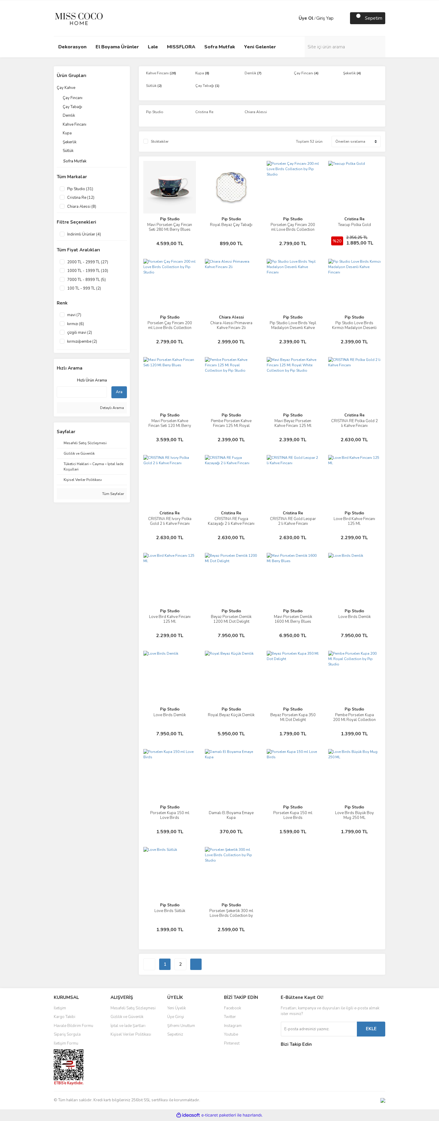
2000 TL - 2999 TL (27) (87, 262)
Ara (119, 392)
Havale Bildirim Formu (73, 1025)
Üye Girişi (175, 1016)
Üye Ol (306, 18)
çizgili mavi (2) (79, 332)
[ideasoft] (188, 1115)
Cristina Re (354, 219)
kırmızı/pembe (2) (82, 341)
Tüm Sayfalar (112, 493)
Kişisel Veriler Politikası (130, 1034)
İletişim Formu (66, 1043)
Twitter (230, 1016)
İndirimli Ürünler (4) (84, 234)
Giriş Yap (325, 18)
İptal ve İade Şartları (127, 1025)
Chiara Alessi (231, 317)
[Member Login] (292, 18)
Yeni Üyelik (176, 1008)
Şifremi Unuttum (181, 1025)
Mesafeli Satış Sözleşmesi (133, 1008)
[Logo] (79, 18)
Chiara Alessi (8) (81, 206)
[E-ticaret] (218, 1115)
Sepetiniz (175, 1034)
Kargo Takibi (64, 1016)
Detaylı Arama (111, 407)
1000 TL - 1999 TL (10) (87, 270)
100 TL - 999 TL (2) (84, 288)
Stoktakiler (159, 141)
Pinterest (232, 1043)
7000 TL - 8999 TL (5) (86, 279)
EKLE (371, 1029)
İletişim (60, 1008)
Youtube (231, 1034)
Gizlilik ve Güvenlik (126, 1016)
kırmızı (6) (75, 324)
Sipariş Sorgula (67, 1034)
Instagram (233, 1025)
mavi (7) (74, 315)
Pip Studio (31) (80, 189)
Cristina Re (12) (80, 197)
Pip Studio (169, 219)
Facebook (232, 1008)
